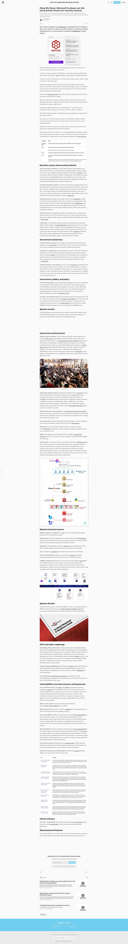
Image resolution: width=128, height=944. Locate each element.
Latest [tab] (44, 877)
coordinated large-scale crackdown (68, 341)
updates (56, 706)
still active (67, 546)
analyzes (72, 555)
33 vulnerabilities (81, 715)
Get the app (70, 937)
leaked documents (62, 225)
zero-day (49, 690)
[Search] (108, 2)
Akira (59, 687)
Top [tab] (41, 877)
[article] (64, 885)
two (83, 731)
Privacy (65, 934)
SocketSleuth (54, 824)
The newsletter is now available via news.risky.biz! (51, 907)
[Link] (38, 165)
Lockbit (66, 687)
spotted (71, 666)
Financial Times (69, 411)
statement (77, 231)
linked (79, 173)
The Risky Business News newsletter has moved (54, 905)
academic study (69, 743)
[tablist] (43, 877)
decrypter (82, 561)
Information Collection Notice (63, 866)
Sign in (124, 2)
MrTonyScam (82, 442)
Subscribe (117, 2)
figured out (74, 265)
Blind (43, 399)
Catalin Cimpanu (46, 19)
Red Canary (62, 27)
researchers (62, 676)
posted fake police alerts (76, 406)
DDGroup (47, 429)
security (50, 706)
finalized (76, 751)
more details (75, 423)
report (76, 411)
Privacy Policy (74, 866)
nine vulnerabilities (80, 729)
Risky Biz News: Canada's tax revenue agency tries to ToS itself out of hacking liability (57, 882)
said (57, 75)
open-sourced (78, 822)
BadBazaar (80, 670)
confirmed (76, 199)
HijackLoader (82, 538)
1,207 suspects (49, 339)
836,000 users (79, 203)
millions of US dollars (68, 299)
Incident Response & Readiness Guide (70, 609)
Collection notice (74, 934)
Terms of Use (70, 865)
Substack (57, 941)
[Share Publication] (111, 2)
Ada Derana (70, 195)
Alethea (76, 656)
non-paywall (82, 411)
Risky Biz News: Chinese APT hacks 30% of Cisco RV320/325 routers (55, 894)
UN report (79, 351)
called (52, 255)
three (46, 706)
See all (42, 914)
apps (85, 731)
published (55, 552)
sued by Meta (65, 303)
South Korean (55, 676)
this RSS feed (76, 31)
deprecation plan (53, 94)
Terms (68, 934)
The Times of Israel (63, 293)
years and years (81, 136)
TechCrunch (44, 219)
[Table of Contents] (1, 472)
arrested (79, 393)
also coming (53, 245)
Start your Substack (60, 937)
